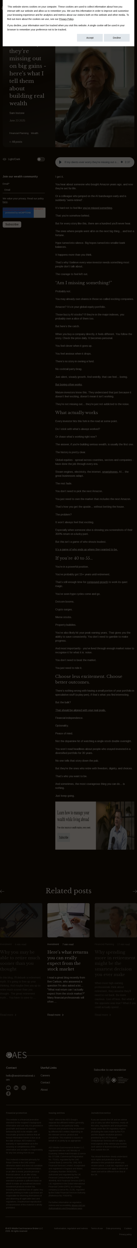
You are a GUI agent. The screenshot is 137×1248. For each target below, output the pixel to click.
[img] (121, 162)
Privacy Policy (66, 19)
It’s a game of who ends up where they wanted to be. (86, 549)
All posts (17, 141)
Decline (117, 37)
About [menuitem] (44, 1089)
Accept (90, 37)
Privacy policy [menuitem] (125, 1234)
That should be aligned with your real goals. (80, 710)
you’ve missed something (97, 208)
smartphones (110, 471)
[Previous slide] (2, 891)
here (5, 202)
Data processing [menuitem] (113, 1228)
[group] (94, 162)
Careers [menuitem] (45, 1075)
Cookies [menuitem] (128, 1228)
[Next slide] (135, 891)
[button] (60, 162)
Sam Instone (16, 113)
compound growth (97, 582)
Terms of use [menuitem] (97, 1228)
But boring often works (68, 384)
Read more (6, 1014)
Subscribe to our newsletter (110, 1069)
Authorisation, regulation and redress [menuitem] (71, 1228)
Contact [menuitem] (45, 1082)
